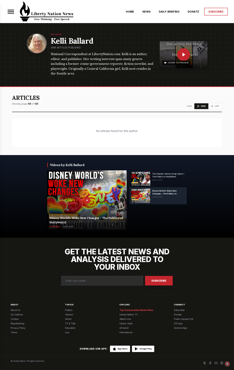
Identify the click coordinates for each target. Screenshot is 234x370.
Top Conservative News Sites (136, 310)
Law (67, 332)
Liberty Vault (126, 323)
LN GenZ (124, 328)
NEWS (146, 11)
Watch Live (125, 319)
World (68, 319)
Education (70, 328)
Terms (14, 332)
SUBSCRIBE (215, 11)
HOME (130, 11)
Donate (178, 314)
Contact (15, 319)
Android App (180, 328)
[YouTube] (216, 363)
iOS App (178, 323)
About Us (15, 310)
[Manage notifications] (227, 363)
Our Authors (17, 314)
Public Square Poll (183, 319)
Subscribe (158, 280)
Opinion (69, 314)
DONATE (193, 11)
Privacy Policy (18, 328)
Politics (68, 310)
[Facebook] (210, 363)
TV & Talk (70, 323)
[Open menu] (10, 11)
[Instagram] (221, 363)
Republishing (17, 323)
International (126, 332)
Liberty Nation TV (129, 314)
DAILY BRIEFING (169, 11)
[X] (204, 363)
